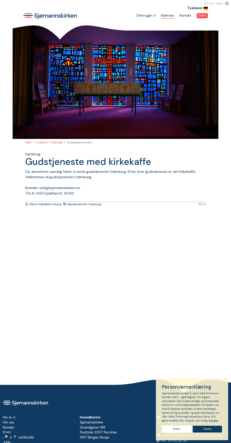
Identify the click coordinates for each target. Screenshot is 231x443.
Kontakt (185, 15)
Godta (207, 429)
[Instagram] (15, 436)
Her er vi (9, 417)
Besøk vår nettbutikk (18, 437)
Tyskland (41, 142)
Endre (176, 429)
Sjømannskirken (50, 16)
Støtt (202, 15)
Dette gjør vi (146, 15)
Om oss (8, 422)
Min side (208, 3)
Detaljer (213, 420)
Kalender (167, 15)
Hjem (28, 142)
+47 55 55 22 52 (174, 440)
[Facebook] (6, 436)
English (219, 3)
